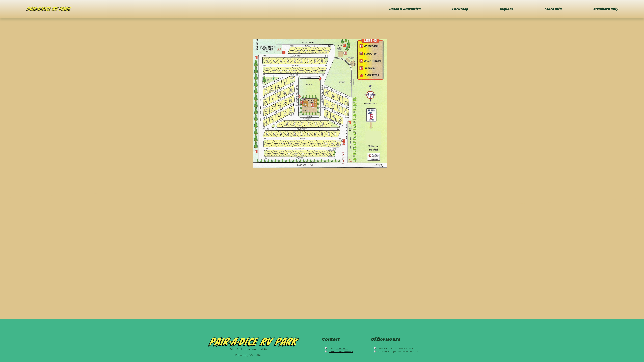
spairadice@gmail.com (341, 351)
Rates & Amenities (404, 9)
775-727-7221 (342, 348)
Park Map (460, 9)
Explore (506, 9)
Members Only (605, 9)
